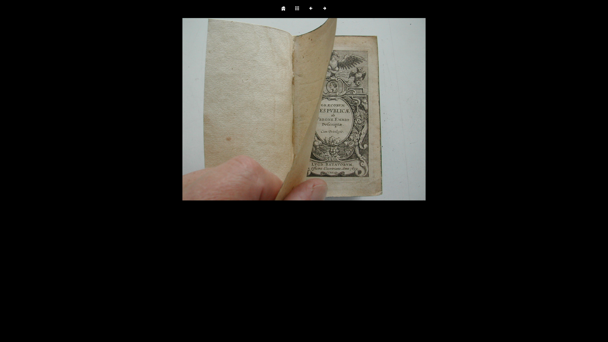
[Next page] (353, 109)
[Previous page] (231, 109)
